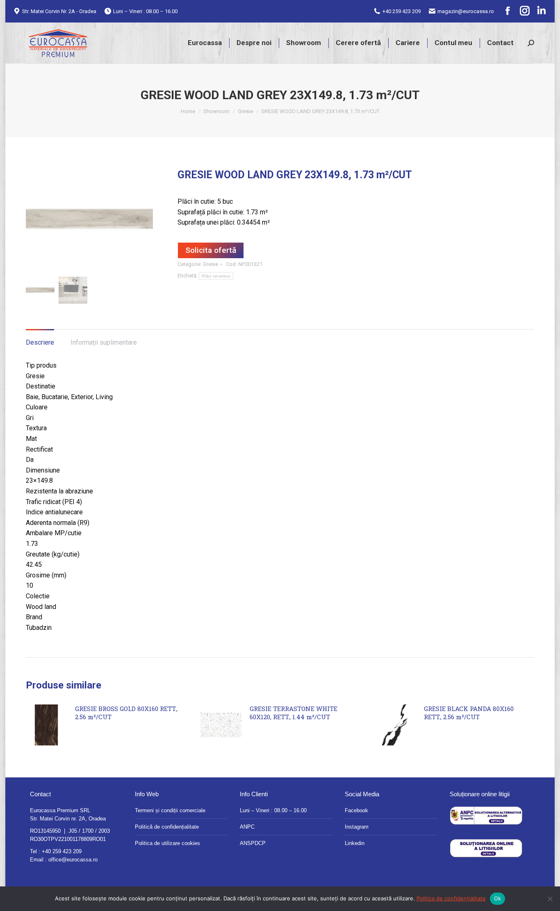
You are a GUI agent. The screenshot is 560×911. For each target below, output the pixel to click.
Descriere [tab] (40, 342)
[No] (550, 899)
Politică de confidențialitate (167, 827)
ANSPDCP (253, 843)
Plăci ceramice (216, 276)
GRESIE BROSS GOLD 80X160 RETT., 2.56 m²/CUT (126, 712)
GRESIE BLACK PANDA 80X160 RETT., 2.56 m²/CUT (469, 712)
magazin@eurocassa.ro (465, 11)
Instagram (357, 827)
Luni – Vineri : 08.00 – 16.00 (273, 810)
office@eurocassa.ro (73, 859)
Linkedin (354, 843)
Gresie (210, 264)
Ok (497, 898)
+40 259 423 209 (401, 11)
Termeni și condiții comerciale (170, 810)
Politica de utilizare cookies (167, 843)
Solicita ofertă (210, 250)
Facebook (356, 810)
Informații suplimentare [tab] (104, 342)
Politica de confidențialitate (451, 898)
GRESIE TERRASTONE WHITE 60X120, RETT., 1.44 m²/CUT (293, 712)
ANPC (247, 827)
